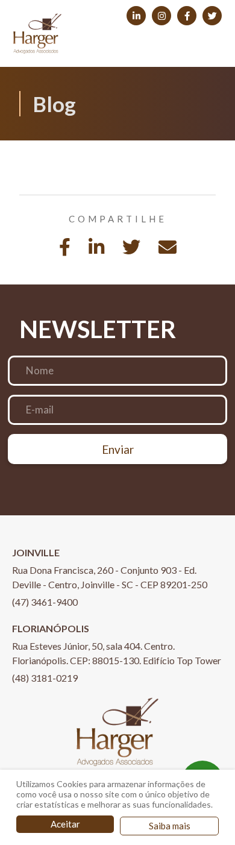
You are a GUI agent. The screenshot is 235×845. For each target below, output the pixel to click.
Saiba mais (169, 825)
